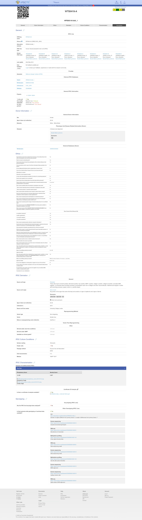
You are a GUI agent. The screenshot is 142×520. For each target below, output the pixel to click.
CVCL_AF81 (29, 85)
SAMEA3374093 (30, 83)
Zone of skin (53, 290)
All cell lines (19, 495)
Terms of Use (41, 505)
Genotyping (119, 25)
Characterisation (103, 25)
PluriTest (19, 368)
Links (39, 497)
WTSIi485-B (29, 54)
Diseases (18, 510)
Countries (18, 508)
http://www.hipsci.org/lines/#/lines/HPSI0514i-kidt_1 (63, 416)
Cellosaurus (20, 85)
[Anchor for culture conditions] (35, 339)
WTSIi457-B (106, 54)
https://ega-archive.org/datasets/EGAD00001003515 (63, 423)
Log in (106, 494)
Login (124, 3)
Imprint (40, 506)
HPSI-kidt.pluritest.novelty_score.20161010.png (29, 382)
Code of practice (42, 495)
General (23, 25)
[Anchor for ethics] (22, 153)
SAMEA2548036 (54, 149)
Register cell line (20, 494)
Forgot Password (109, 497)
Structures (85, 495)
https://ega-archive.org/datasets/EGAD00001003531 (63, 430)
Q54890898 (29, 88)
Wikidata (19, 88)
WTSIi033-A (67, 54)
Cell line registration (65, 497)
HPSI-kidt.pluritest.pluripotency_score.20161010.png (31, 379)
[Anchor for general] (23, 30)
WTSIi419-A (29, 37)
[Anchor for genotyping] (26, 399)
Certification (63, 495)
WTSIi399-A (119, 54)
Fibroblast (52, 282)
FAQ (62, 494)
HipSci (18, 80)
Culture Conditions (84, 25)
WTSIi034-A (80, 54)
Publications (19, 511)
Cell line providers (20, 505)
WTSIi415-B (55, 54)
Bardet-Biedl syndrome (31, 59)
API (83, 499)
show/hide (19, 68)
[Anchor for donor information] (31, 111)
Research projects (20, 506)
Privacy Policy (85, 5)
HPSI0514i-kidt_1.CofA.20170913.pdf (60, 394)
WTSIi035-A (93, 54)
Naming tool (85, 497)
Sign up (106, 495)
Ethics (54, 25)
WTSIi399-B (42, 54)
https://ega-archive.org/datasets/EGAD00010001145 (63, 437)
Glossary (63, 499)
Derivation (68, 25)
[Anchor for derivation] (29, 275)
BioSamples (20, 83)
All (18, 497)
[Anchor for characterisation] (34, 362)
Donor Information (38, 25)
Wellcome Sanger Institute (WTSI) (34, 74)
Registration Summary (120, 7)
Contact (84, 500)
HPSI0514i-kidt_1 (30, 80)
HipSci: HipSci (31, 95)
